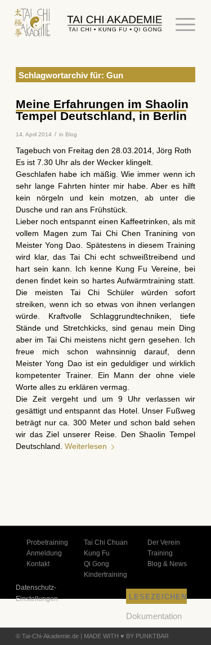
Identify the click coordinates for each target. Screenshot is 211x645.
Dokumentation (154, 616)
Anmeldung (44, 553)
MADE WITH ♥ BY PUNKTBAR (126, 636)
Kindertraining (105, 575)
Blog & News (167, 564)
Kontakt (38, 564)
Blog (71, 134)
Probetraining (47, 542)
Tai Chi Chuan (106, 542)
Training (160, 553)
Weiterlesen (86, 446)
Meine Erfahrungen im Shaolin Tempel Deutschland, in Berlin (102, 109)
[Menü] (179, 24)
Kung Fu (97, 553)
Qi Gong (96, 564)
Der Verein (163, 542)
